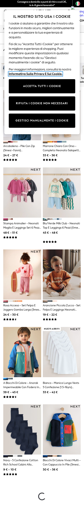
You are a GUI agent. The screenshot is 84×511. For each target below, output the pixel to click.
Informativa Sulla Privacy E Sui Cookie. (35, 74)
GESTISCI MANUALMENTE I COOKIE (42, 120)
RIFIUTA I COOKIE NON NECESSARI (42, 103)
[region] (42, 72)
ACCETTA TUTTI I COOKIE (42, 86)
